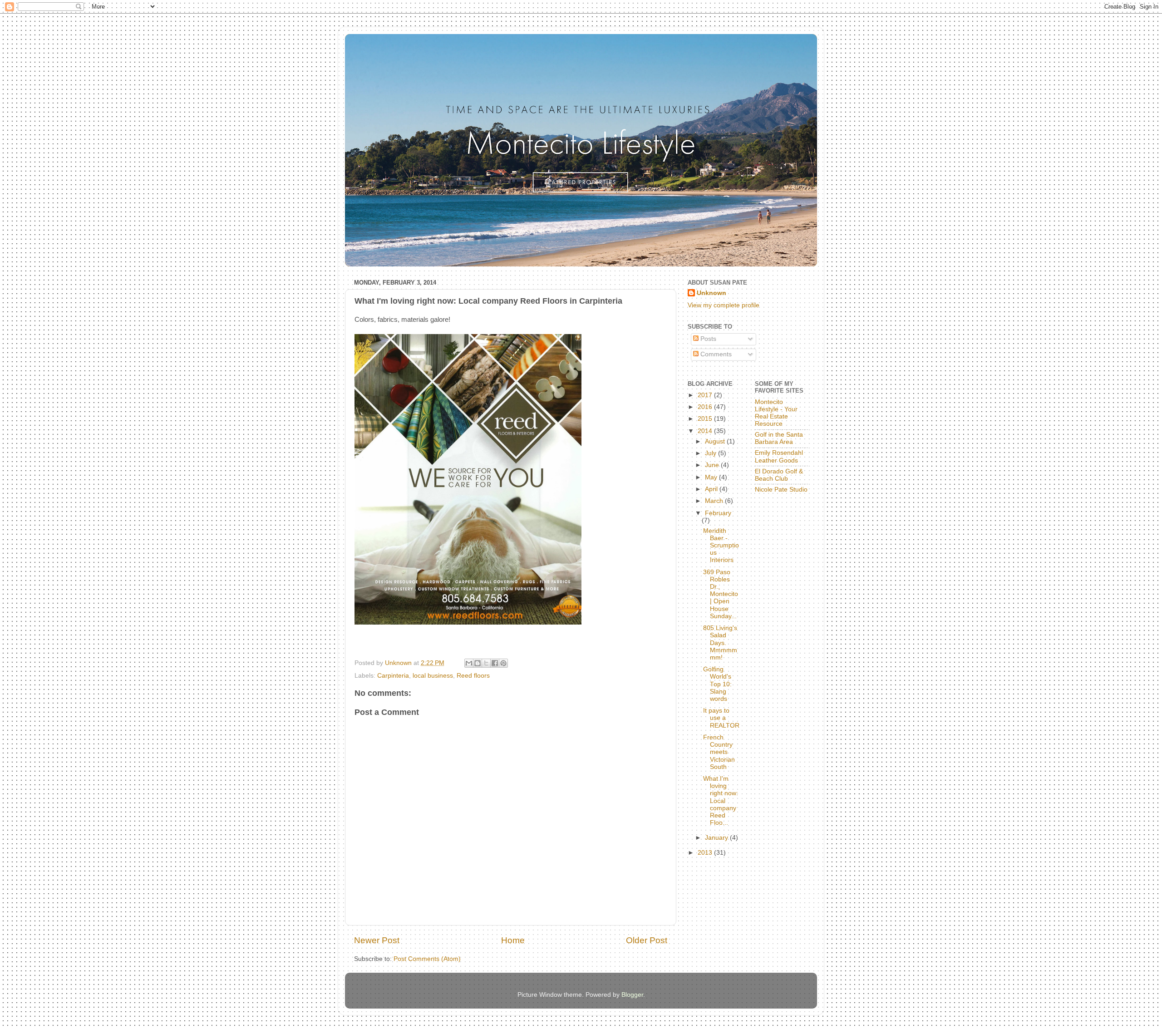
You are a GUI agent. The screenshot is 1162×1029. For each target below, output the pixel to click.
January (717, 837)
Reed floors (473, 675)
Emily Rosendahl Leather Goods (779, 456)
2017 (706, 395)
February (718, 513)
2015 (706, 418)
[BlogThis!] (477, 663)
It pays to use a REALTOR (721, 718)
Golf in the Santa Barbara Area (779, 438)
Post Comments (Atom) (427, 958)
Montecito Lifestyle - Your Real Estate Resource (776, 413)
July (711, 453)
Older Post (646, 940)
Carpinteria (393, 675)
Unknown (711, 293)
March (715, 500)
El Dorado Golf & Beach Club (779, 475)
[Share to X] (486, 663)
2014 (706, 431)
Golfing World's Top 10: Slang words (717, 684)
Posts (707, 338)
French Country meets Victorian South (719, 752)
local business (433, 675)
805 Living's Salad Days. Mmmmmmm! (720, 643)
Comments (715, 354)
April (712, 489)
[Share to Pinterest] (503, 663)
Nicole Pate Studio (781, 489)
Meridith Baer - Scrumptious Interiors (721, 545)
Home (513, 940)
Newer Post (376, 940)
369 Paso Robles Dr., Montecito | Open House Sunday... (720, 594)
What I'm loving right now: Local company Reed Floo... (720, 800)
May (712, 477)
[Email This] (468, 663)
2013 (706, 852)
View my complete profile (723, 305)
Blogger (632, 994)
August (716, 441)
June (713, 465)
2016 (706, 407)
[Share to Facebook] (494, 663)
